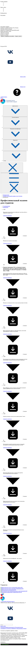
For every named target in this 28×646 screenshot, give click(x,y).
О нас (5, 160)
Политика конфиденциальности (8, 627)
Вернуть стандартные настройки (7, 36)
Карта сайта (3, 626)
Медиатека (15, 140)
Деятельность (15, 106)
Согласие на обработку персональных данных (16, 628)
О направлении (6, 206)
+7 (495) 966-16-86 (5, 601)
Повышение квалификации (15, 128)
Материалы (5, 207)
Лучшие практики (15, 117)
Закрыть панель (18, 36)
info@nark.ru (11, 601)
